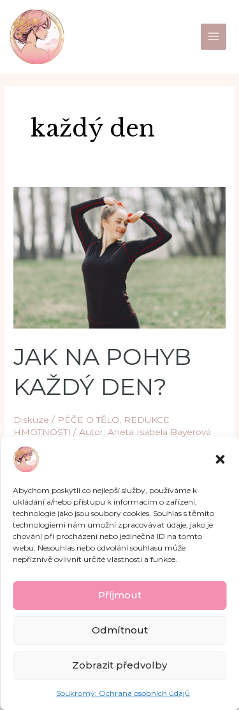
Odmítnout (120, 630)
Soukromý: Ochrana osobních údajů (123, 693)
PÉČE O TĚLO (88, 420)
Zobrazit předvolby (119, 665)
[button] (220, 459)
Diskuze (31, 420)
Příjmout (119, 595)
